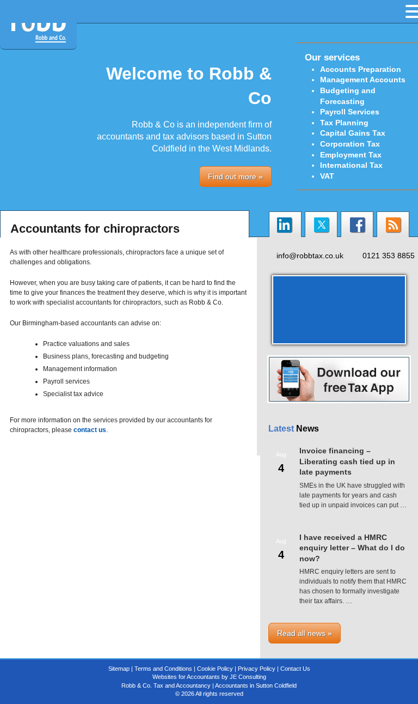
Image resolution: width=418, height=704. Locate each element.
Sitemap (119, 668)
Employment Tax (351, 154)
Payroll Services (349, 111)
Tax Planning (344, 122)
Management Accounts (362, 79)
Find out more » (235, 176)
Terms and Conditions (163, 668)
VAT (327, 176)
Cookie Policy (215, 668)
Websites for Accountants (186, 676)
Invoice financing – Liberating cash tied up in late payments (347, 461)
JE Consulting (248, 676)
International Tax (351, 165)
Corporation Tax (350, 143)
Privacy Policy (256, 668)
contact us (89, 430)
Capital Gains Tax (352, 133)
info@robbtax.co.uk (309, 255)
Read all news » (304, 633)
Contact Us (295, 668)
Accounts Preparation (360, 69)
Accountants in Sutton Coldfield (256, 685)
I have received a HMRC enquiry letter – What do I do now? (352, 548)
